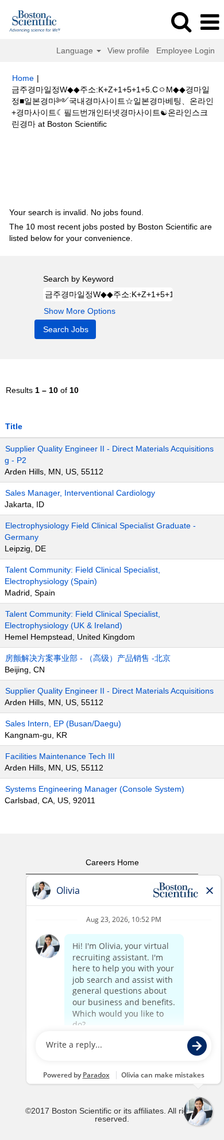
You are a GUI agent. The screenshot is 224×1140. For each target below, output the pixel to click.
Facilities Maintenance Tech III (60, 756)
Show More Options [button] (79, 311)
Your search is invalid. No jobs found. (76, 212)
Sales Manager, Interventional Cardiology (80, 492)
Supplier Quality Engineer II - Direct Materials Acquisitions (109, 690)
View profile (128, 50)
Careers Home (112, 862)
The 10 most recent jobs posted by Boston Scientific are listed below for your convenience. (110, 232)
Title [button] (13, 426)
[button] (209, 22)
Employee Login (185, 50)
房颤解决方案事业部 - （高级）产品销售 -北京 (88, 658)
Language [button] (75, 50)
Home (23, 78)
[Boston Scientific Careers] (30, 22)
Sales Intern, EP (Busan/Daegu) (63, 723)
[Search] (181, 21)
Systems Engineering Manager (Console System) (94, 788)
